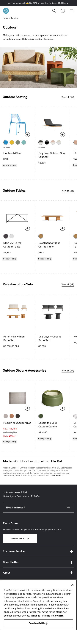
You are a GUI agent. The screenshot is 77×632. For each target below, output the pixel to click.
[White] (11, 236)
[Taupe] (5, 416)
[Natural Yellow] (11, 142)
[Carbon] (5, 236)
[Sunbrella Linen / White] (58, 142)
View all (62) (68, 97)
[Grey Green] (17, 142)
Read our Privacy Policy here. (47, 616)
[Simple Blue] (5, 142)
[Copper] (11, 416)
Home (6, 18)
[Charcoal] (17, 416)
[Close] (72, 585)
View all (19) (68, 285)
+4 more (6, 147)
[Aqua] (23, 142)
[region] (38, 605)
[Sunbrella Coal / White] (40, 142)
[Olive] (40, 416)
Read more (56, 476)
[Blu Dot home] (6, 11)
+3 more (41, 147)
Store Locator (20, 539)
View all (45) (68, 191)
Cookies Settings (38, 623)
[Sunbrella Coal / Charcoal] (46, 142)
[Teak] (40, 236)
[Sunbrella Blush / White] (52, 142)
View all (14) (68, 371)
